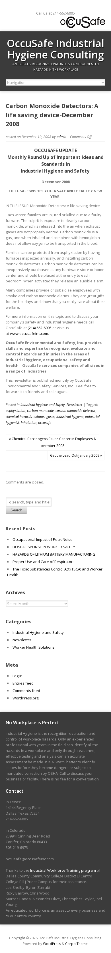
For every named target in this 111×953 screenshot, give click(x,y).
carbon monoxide (40, 410)
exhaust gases (44, 416)
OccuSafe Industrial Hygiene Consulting (55, 49)
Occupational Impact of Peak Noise (43, 539)
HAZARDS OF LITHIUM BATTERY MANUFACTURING (54, 554)
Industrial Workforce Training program (63, 870)
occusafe (44, 422)
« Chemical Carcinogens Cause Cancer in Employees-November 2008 (52, 442)
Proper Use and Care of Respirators (44, 561)
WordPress (52, 943)
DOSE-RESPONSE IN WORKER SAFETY (44, 546)
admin (61, 136)
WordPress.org (25, 698)
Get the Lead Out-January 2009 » (76, 455)
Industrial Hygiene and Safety (42, 404)
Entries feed (23, 683)
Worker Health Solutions (34, 647)
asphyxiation (15, 410)
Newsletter (75, 404)
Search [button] (16, 510)
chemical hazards (19, 416)
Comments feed (26, 690)
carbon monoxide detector (76, 410)
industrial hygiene (69, 416)
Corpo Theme (76, 943)
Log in (17, 675)
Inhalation (28, 422)
